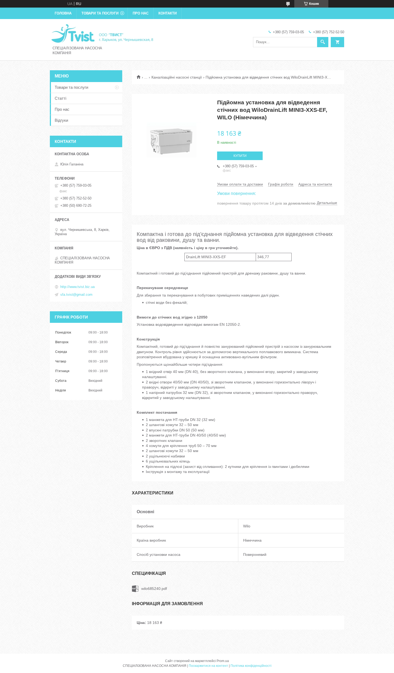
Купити (240, 156)
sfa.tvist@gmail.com (76, 295)
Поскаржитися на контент (208, 666)
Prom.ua (223, 661)
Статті (60, 98)
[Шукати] (322, 42)
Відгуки (61, 120)
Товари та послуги (99, 13)
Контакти (167, 13)
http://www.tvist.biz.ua (77, 287)
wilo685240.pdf (154, 588)
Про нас (140, 13)
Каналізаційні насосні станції (176, 77)
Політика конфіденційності (251, 666)
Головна (63, 13)
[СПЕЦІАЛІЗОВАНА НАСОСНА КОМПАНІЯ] (102, 33)
